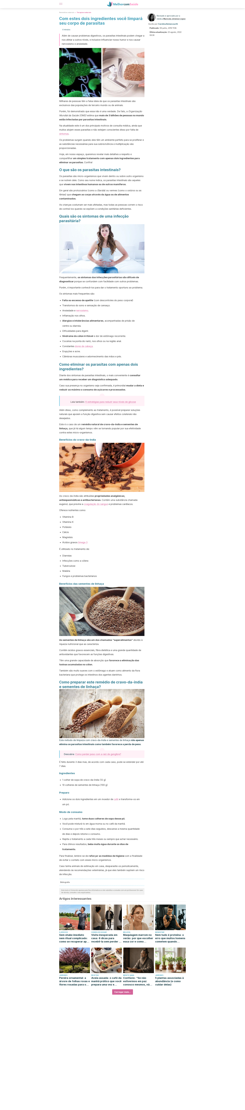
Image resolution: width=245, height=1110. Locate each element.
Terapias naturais (84, 12)
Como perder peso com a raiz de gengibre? (98, 754)
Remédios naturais (66, 12)
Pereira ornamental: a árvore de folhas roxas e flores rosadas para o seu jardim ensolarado (74, 981)
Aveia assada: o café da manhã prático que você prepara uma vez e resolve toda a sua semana (106, 981)
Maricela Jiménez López (174, 19)
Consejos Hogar (99, 932)
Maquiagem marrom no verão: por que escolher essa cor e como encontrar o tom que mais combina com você (138, 938)
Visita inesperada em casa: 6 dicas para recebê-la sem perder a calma (105, 938)
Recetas (95, 975)
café (116, 799)
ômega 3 (83, 542)
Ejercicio (63, 932)
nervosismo (82, 310)
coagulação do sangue (96, 504)
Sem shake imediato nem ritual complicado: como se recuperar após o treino (74, 938)
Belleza (126, 932)
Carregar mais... (122, 992)
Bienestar (159, 932)
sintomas (64, 133)
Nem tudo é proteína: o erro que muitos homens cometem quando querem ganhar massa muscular (170, 938)
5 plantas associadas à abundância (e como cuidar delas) (169, 981)
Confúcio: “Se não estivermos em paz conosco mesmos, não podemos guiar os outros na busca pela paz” (137, 981)
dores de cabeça (84, 346)
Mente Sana (128, 975)
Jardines (63, 975)
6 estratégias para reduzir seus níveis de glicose (110, 402)
